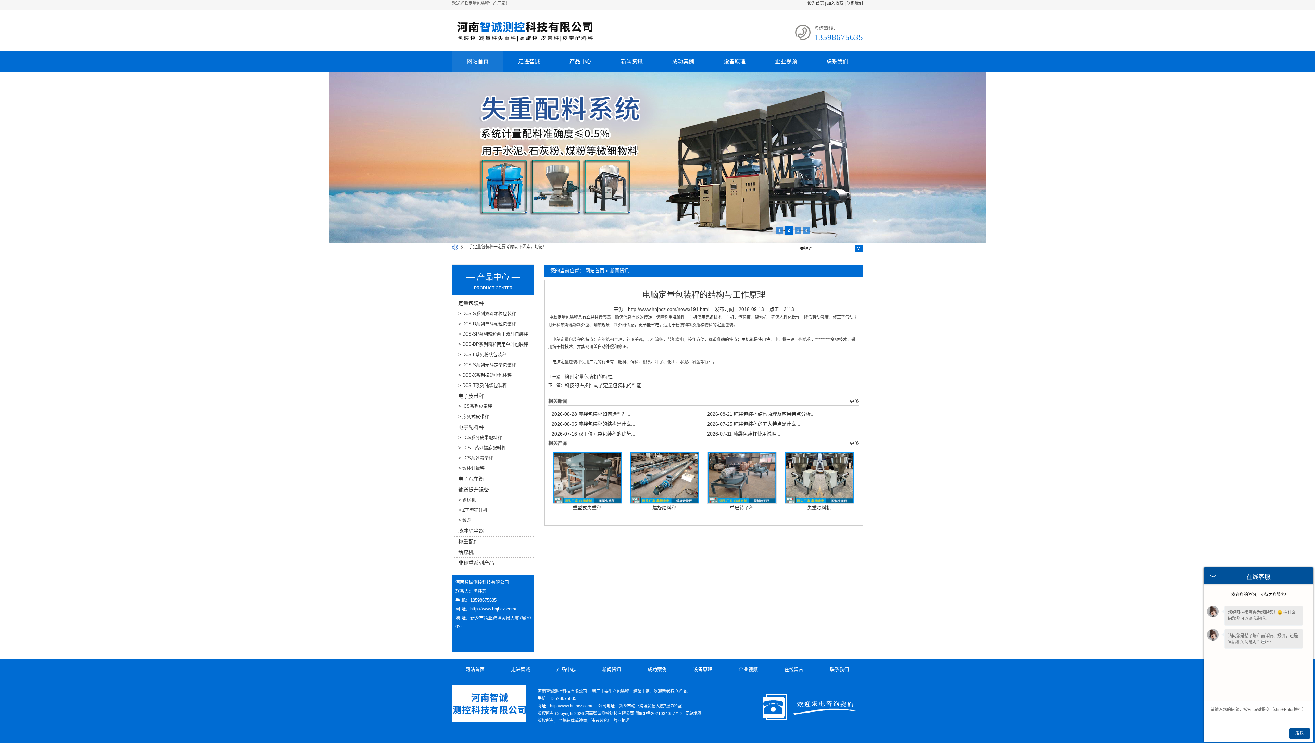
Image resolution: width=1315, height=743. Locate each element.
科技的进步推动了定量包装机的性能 (603, 385)
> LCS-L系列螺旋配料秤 (482, 447)
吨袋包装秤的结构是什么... (593, 424)
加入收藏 (835, 3)
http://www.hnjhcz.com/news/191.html (668, 309)
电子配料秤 (471, 427)
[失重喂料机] (819, 478)
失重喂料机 (819, 508)
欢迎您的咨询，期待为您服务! (1258, 594)
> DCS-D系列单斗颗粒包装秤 (487, 323)
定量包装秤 (471, 303)
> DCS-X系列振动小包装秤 (485, 375)
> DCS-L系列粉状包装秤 (482, 354)
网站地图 (693, 713)
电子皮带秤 (471, 396)
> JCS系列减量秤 (475, 458)
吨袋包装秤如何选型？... (591, 414)
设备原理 (735, 61)
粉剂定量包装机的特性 (589, 376)
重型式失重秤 (587, 508)
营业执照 (621, 720)
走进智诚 (529, 61)
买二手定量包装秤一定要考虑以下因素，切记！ (504, 246)
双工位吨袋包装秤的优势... (593, 434)
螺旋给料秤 (664, 508)
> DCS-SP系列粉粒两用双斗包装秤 (493, 334)
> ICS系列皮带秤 (475, 406)
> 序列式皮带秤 (473, 416)
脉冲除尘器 (471, 531)
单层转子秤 (742, 508)
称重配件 (468, 541)
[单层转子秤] (742, 478)
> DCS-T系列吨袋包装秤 (482, 385)
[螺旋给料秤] (664, 478)
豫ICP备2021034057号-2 (659, 713)
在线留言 (793, 669)
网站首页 (478, 61)
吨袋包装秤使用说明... (743, 434)
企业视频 (786, 61)
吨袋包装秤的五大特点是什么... (753, 424)
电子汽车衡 (471, 479)
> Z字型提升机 (472, 510)
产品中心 (580, 61)
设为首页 (815, 3)
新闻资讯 (632, 61)
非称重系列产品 (476, 563)
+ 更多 (852, 401)
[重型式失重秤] (587, 478)
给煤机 (466, 552)
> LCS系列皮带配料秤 (480, 437)
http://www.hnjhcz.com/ (493, 609)
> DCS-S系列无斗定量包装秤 (487, 364)
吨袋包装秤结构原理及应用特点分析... (761, 414)
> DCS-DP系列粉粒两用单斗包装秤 (493, 344)
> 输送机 (467, 499)
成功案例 (683, 61)
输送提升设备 (473, 489)
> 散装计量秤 (471, 468)
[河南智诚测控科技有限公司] (525, 44)
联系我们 (855, 3)
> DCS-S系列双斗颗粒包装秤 (487, 313)
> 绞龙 (464, 520)
